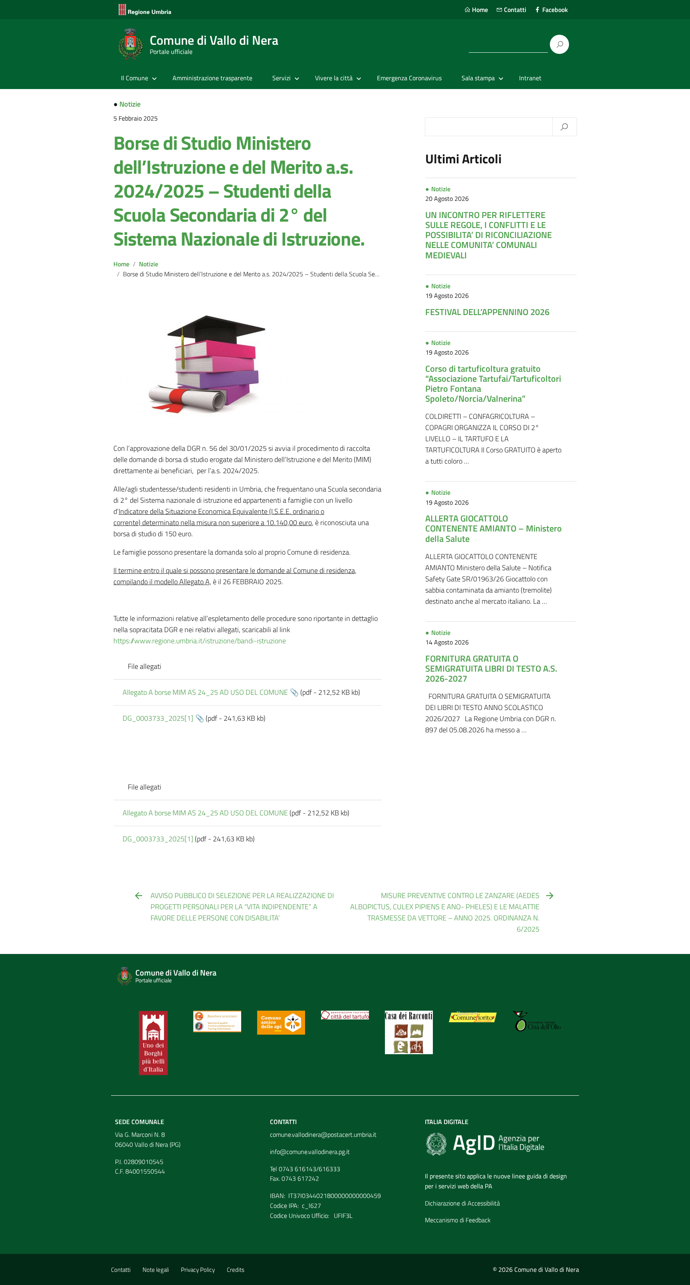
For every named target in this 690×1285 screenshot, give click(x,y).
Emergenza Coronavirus (409, 78)
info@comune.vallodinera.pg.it (310, 1151)
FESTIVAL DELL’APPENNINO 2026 (487, 311)
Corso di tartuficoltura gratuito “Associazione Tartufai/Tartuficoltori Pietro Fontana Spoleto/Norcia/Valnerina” (493, 383)
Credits (235, 1269)
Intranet (530, 78)
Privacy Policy (198, 1269)
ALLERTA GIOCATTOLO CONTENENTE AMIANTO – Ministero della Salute (493, 528)
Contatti (514, 9)
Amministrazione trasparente (212, 78)
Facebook (554, 9)
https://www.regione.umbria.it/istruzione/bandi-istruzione (199, 640)
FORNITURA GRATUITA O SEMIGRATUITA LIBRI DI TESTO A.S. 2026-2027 (491, 668)
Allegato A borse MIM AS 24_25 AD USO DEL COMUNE (205, 692)
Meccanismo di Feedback (458, 1220)
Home (479, 9)
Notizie (130, 104)
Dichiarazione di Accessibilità (462, 1203)
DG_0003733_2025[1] (158, 718)
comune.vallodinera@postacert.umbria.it (323, 1134)
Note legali (156, 1269)
